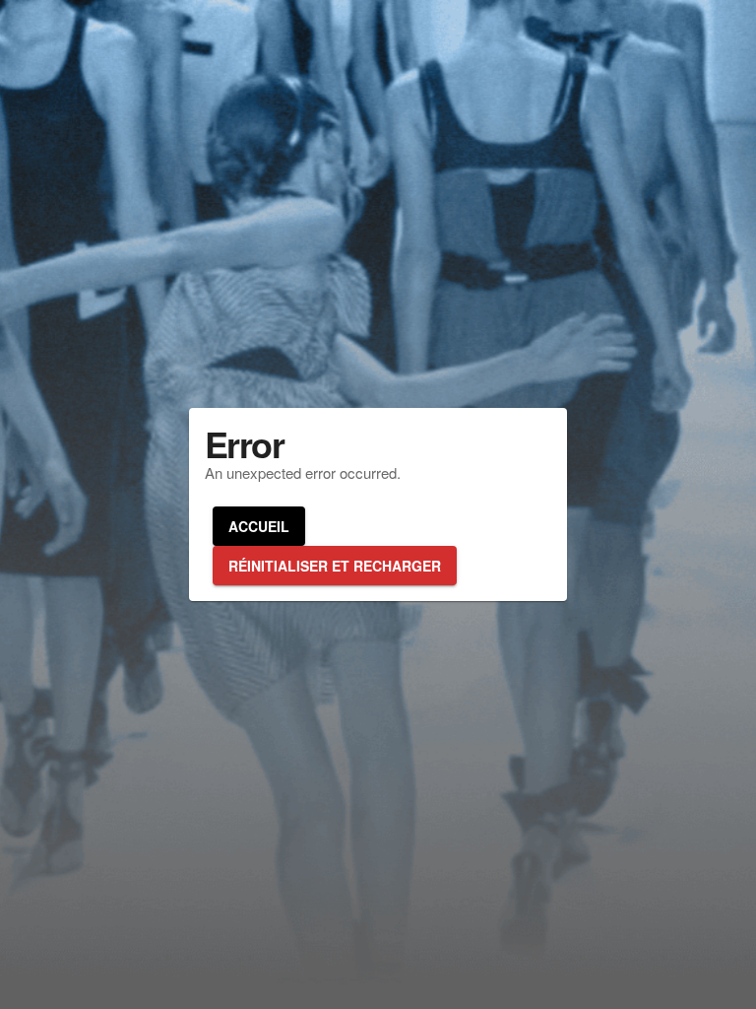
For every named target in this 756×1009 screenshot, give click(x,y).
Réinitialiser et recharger (334, 565)
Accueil (258, 526)
